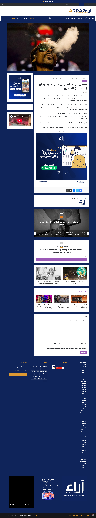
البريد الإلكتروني (83, 343)
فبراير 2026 (84, 375)
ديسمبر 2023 (83, 429)
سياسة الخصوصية (23, 515)
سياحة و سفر (44, 376)
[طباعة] (67, 190)
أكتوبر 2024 (84, 408)
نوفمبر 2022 (83, 455)
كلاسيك (45, 378)
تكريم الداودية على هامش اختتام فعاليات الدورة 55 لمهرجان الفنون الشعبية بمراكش (44, 306)
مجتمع (73, 18)
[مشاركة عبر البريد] (70, 190)
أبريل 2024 (84, 421)
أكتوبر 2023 (84, 434)
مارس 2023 (84, 446)
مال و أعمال (40, 378)
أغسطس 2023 (83, 438)
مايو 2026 (84, 368)
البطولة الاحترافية (34, 366)
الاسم (85, 337)
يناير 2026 (84, 377)
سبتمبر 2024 (83, 410)
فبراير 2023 (84, 448)
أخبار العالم (45, 366)
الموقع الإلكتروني (57, 343)
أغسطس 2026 (83, 362)
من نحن (18, 515)
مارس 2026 (84, 372)
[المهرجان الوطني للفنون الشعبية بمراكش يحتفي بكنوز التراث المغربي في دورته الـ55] (61, 299)
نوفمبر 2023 (83, 432)
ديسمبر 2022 (83, 453)
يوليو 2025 (84, 389)
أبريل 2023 (84, 444)
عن (39, 376)
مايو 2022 (84, 467)
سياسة (80, 18)
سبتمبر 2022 (83, 459)
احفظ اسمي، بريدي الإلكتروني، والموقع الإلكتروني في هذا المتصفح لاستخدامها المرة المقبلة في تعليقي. (66, 348)
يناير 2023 (84, 450)
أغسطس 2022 (83, 461)
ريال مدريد (32, 373)
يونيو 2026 (84, 366)
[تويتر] (77, 190)
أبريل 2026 (84, 370)
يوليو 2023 (84, 440)
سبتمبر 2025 (83, 385)
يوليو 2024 (84, 415)
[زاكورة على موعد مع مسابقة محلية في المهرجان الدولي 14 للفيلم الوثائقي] (79, 299)
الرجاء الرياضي (37, 369)
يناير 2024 (84, 427)
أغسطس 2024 (83, 413)
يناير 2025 (84, 402)
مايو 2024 (84, 419)
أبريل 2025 (84, 396)
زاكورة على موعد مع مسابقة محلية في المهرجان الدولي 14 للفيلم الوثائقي (80, 306)
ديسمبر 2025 (83, 379)
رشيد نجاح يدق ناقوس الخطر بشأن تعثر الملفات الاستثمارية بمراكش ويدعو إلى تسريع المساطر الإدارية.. (59, 4)
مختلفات (59, 18)
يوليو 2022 (84, 463)
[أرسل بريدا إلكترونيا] (80, 92)
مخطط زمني (34, 378)
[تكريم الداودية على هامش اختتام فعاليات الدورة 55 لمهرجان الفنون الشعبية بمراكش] (44, 299)
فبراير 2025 (84, 400)
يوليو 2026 (84, 364)
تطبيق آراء (51, 18)
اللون (38, 371)
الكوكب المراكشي (43, 371)
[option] (61, 223)
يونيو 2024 (84, 417)
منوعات (45, 380)
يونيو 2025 (84, 391)
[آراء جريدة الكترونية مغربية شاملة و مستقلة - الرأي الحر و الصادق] (80, 10)
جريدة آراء (82, 92)
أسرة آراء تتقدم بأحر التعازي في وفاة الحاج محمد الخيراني (61, 223)
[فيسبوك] (80, 190)
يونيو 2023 (84, 442)
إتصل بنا (8, 515)
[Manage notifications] (93, 515)
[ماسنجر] (74, 190)
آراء (86, 18)
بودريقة (37, 373)
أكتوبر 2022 (84, 457)
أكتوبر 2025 (84, 383)
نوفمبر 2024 (83, 406)
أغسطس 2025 (83, 387)
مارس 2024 (84, 423)
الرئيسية (91, 18)
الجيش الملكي (44, 369)
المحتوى (33, 371)
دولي (67, 18)
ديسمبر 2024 (83, 404)
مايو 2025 (84, 393)
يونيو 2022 (84, 465)
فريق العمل (35, 376)
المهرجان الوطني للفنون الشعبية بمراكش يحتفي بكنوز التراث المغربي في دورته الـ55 (62, 306)
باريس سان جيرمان (43, 373)
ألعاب (40, 366)
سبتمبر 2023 (83, 436)
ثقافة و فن (77, 78)
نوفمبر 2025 (83, 381)
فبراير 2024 (84, 425)
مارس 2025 (84, 398)
